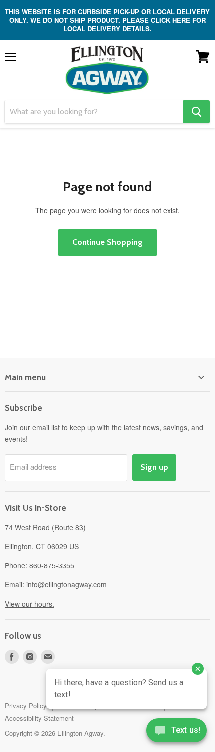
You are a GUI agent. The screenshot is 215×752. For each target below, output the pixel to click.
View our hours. (29, 604)
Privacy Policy (26, 705)
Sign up (154, 467)
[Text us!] (176, 732)
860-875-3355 (52, 565)
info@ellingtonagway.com (66, 584)
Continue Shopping (107, 242)
